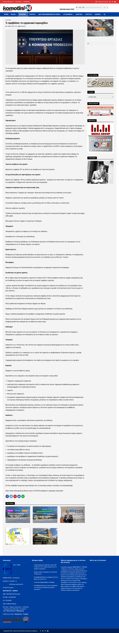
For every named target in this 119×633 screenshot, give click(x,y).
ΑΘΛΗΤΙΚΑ (79, 14)
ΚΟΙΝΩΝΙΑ (25, 510)
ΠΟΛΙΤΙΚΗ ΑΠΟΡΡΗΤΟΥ (8, 1)
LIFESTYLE (88, 14)
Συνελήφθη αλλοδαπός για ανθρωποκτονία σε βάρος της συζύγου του (45, 536)
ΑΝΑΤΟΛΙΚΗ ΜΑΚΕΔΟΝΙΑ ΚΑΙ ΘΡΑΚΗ (49, 14)
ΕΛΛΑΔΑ (13, 14)
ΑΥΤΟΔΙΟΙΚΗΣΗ (67, 14)
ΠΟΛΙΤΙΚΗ (32, 14)
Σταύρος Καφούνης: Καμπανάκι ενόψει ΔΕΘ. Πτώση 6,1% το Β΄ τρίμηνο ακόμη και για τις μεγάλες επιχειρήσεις (72, 515)
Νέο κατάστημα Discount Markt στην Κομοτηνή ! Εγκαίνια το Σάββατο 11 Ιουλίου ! (18, 515)
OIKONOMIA (22, 14)
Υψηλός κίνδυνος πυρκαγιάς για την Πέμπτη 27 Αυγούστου (17, 536)
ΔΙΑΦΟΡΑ (97, 14)
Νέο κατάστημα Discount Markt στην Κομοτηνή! (45, 517)
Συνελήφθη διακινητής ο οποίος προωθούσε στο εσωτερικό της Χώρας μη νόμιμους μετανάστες (45, 587)
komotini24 (22, 26)
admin (51, 519)
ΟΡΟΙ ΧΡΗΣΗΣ (18, 1)
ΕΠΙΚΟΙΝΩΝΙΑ (26, 1)
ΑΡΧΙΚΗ (6, 14)
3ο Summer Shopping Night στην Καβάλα (44, 582)
